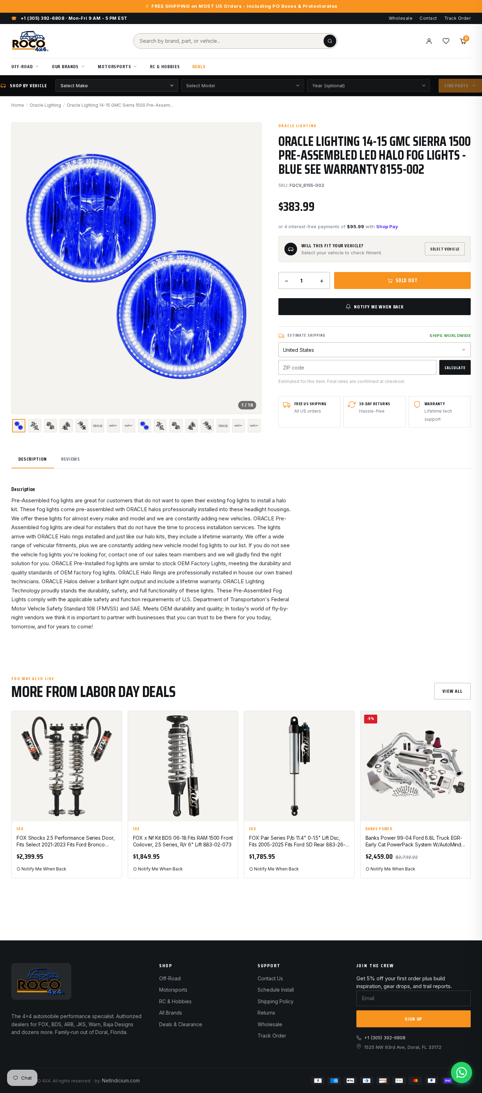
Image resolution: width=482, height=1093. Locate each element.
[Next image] (250, 268)
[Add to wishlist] (113, 722)
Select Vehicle (444, 249)
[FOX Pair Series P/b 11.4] (299, 766)
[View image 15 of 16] (238, 425)
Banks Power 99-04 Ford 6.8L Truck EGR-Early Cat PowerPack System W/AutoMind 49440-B (414, 841)
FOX (20, 829)
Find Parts (456, 85)
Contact (428, 18)
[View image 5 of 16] (82, 425)
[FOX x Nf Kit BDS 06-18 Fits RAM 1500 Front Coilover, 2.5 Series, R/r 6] (183, 766)
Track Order (457, 18)
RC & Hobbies (165, 66)
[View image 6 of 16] (97, 425)
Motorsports (114, 66)
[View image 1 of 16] (18, 425)
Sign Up (413, 1019)
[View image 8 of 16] (128, 425)
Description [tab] (32, 459)
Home (17, 105)
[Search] (330, 41)
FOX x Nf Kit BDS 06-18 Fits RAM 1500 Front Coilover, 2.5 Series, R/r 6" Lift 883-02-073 (183, 841)
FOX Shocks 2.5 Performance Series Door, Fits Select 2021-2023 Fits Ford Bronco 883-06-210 (66, 841)
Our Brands (65, 66)
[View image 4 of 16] (66, 425)
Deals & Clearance (180, 1024)
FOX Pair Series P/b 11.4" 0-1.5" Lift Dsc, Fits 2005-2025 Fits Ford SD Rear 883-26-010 (297, 841)
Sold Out (407, 280)
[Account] (429, 41)
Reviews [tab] (70, 459)
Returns (266, 1013)
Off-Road (22, 66)
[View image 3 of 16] (50, 425)
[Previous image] (23, 268)
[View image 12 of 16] (191, 425)
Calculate (455, 367)
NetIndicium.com (121, 1080)
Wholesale (400, 18)
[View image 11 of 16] (175, 425)
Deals (198, 66)
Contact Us (270, 978)
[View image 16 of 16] (254, 425)
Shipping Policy (276, 1001)
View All (452, 691)
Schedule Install (276, 990)
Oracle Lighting (45, 105)
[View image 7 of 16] (113, 425)
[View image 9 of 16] (144, 425)
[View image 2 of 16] (34, 425)
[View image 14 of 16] (223, 425)
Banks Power (379, 829)
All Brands (170, 1013)
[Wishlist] (446, 41)
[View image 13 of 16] (207, 425)
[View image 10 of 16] (160, 425)
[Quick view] (113, 740)
